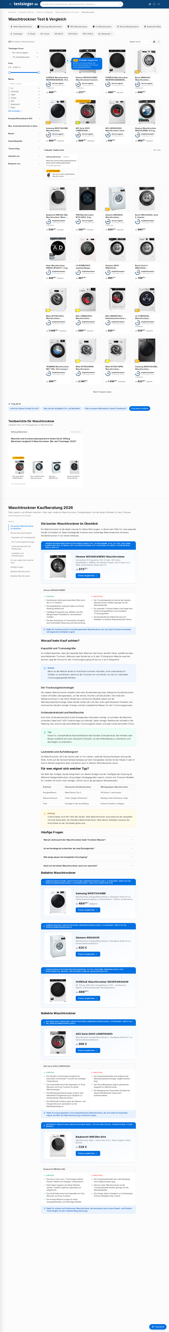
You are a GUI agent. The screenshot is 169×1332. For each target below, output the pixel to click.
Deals (32, 34)
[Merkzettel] (154, 4)
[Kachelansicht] (154, 42)
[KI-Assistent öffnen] (150, 4)
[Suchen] (120, 4)
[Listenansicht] (158, 42)
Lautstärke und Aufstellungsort (18, 554)
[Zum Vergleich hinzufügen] (68, 61)
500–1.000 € (88, 34)
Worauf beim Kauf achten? (21, 533)
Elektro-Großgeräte (45, 12)
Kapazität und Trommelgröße (23, 537)
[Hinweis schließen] (100, 59)
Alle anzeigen (14, 111)
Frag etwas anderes (139, 408)
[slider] (9, 72)
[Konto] (159, 4)
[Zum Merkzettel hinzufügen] (68, 71)
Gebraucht (105, 34)
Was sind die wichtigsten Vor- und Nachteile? (62, 408)
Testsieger (17, 34)
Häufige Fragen (17, 567)
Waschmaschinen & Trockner (67, 12)
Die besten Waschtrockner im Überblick (22, 527)
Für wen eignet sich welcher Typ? (22, 561)
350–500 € (72, 34)
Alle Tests (157, 150)
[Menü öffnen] (10, 4)
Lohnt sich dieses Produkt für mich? (24, 408)
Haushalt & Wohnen (26, 12)
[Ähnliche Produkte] (68, 66)
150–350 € (59, 34)
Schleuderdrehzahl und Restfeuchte (21, 547)
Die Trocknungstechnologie (23, 542)
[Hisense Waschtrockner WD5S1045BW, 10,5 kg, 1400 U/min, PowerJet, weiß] (147, 121)
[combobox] (81, 4)
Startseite (12, 12)
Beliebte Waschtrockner (20, 571)
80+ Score (44, 34)
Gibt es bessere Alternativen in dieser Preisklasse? (105, 408)
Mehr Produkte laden (102, 392)
